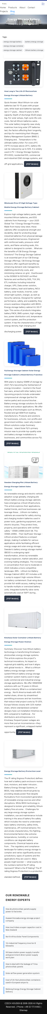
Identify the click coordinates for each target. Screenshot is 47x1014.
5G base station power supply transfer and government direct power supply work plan (22, 954)
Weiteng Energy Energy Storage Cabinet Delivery (23, 990)
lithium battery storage (34, 50)
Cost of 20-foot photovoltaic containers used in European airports (23, 981)
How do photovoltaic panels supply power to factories (21, 910)
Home (3, 7)
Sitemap (23, 1010)
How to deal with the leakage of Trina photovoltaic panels (21, 965)
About (22, 7)
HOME (11, 24)
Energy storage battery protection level (22, 771)
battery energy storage (34, 42)
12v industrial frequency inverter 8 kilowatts (21, 944)
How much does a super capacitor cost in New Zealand (23, 928)
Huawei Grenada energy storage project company (23, 919)
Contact (31, 7)
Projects (4, 11)
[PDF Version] (32, 164)
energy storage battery (28, 24)
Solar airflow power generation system (23, 973)
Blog (12, 11)
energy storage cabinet (13, 50)
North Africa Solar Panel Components (22, 936)
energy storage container (13, 46)
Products (12, 7)
